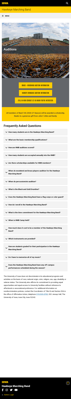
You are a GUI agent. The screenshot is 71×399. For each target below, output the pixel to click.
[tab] (35, 132)
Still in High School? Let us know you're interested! (35, 100)
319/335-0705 (42, 294)
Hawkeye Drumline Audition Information (35, 93)
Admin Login (9, 395)
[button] (67, 3)
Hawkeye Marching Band (16, 9)
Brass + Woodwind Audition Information (35, 85)
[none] (35, 132)
